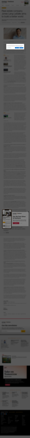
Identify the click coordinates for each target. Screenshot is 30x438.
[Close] (23, 44)
